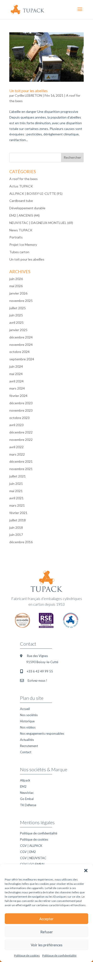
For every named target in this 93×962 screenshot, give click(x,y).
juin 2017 (16, 535)
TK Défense (28, 805)
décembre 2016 (21, 542)
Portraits (16, 237)
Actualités (27, 740)
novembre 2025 (21, 301)
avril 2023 (16, 425)
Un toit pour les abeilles (28, 90)
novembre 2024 (21, 345)
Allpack (25, 780)
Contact (25, 752)
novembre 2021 (21, 469)
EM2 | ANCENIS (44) (24, 215)
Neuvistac (27, 793)
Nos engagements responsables (42, 733)
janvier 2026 (18, 293)
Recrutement (29, 746)
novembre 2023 (21, 410)
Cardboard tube (21, 201)
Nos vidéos (28, 727)
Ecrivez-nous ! (37, 680)
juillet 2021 (17, 476)
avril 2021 (16, 498)
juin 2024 (16, 366)
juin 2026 (16, 279)
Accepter (46, 919)
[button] (85, 870)
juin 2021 (16, 483)
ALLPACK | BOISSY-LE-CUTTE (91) (35, 193)
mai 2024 (16, 374)
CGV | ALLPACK (31, 846)
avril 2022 (16, 447)
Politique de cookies (27, 955)
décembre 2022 (21, 432)
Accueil (25, 709)
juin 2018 (16, 527)
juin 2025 (16, 315)
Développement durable (27, 208)
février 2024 (18, 396)
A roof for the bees (23, 179)
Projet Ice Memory (23, 245)
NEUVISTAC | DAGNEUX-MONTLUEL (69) (41, 223)
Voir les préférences (46, 945)
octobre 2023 (19, 418)
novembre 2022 (21, 440)
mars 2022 (17, 454)
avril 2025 (16, 322)
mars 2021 (17, 505)
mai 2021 (16, 491)
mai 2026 (16, 286)
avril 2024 (16, 381)
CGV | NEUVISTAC (33, 858)
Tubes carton (19, 252)
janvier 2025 (18, 330)
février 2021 (18, 513)
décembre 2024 (21, 337)
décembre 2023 (21, 403)
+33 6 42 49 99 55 (40, 671)
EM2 (23, 786)
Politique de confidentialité (59, 955)
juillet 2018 (17, 520)
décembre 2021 (21, 461)
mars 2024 (17, 388)
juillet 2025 (17, 308)
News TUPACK (20, 230)
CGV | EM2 (28, 852)
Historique (27, 721)
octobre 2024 (19, 352)
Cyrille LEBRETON (28, 95)
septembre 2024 (21, 359)
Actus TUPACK (21, 186)
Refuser (46, 932)
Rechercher (72, 157)
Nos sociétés (29, 715)
